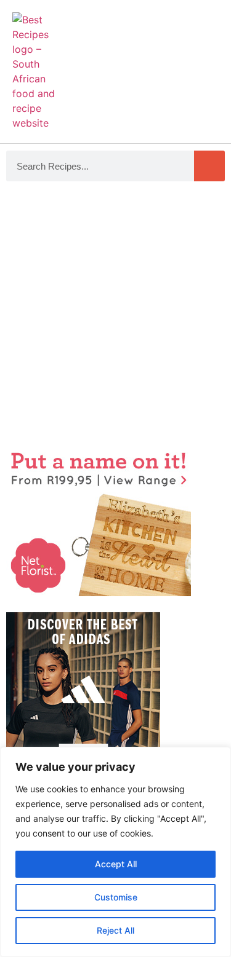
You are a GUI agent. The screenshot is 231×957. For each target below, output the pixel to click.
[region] (115, 852)
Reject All (115, 930)
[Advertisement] (115, 315)
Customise (115, 897)
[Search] (209, 166)
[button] (207, 65)
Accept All (116, 864)
